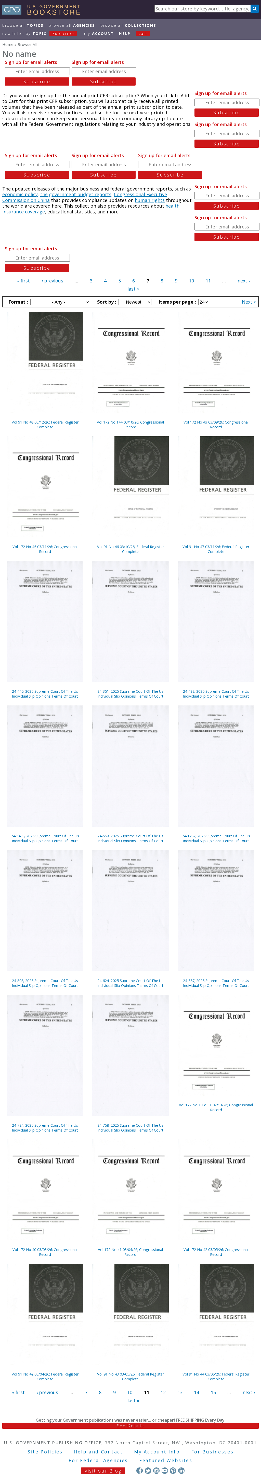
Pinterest (173, 1470)
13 (179, 1392)
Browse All (23, 25)
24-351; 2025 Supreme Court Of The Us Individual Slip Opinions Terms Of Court (130, 694)
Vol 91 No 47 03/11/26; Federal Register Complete (215, 549)
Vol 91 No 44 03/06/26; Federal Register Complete (215, 1376)
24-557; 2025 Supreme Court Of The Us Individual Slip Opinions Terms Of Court (216, 983)
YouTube (165, 1470)
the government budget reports (75, 194)
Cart (143, 33)
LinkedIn (181, 1470)
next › (244, 281)
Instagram (156, 1470)
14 (196, 1392)
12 (163, 1392)
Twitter (148, 1470)
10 (191, 281)
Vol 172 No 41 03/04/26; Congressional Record (130, 1252)
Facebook (139, 1470)
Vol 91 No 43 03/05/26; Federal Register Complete (130, 1376)
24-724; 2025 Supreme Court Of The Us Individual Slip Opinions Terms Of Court (45, 1128)
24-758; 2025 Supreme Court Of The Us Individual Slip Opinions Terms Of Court (130, 1128)
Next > (249, 302)
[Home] (43, 13)
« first (23, 281)
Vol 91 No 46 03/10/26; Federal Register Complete (130, 549)
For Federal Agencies (98, 1460)
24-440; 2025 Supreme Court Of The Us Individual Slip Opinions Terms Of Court (45, 694)
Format (17, 302)
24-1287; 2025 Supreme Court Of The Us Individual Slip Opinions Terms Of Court (216, 838)
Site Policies (45, 1452)
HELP (124, 33)
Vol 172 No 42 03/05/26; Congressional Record (216, 1252)
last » (133, 289)
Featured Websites (165, 1460)
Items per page (177, 302)
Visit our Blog (103, 1471)
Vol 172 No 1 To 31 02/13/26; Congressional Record (216, 1107)
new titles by (38, 33)
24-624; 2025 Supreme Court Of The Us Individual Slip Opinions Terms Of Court (130, 983)
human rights (150, 200)
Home (8, 44)
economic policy (20, 194)
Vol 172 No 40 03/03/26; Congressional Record (44, 1252)
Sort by (106, 302)
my (99, 33)
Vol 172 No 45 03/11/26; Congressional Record (44, 549)
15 (213, 1392)
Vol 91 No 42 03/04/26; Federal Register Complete (45, 1376)
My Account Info (157, 1452)
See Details (130, 1425)
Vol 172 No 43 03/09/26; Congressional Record (216, 424)
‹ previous (52, 281)
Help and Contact (98, 1452)
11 (208, 281)
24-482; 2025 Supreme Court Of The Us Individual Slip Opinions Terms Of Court (216, 694)
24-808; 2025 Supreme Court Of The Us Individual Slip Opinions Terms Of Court (45, 983)
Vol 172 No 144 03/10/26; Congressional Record (130, 424)
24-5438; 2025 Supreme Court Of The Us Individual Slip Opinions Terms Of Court (45, 838)
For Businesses (212, 1452)
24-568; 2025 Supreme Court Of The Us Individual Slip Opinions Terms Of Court (130, 838)
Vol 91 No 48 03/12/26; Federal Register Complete (45, 424)
